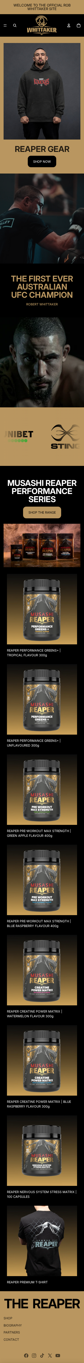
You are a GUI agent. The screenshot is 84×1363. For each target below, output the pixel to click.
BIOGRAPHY (13, 1325)
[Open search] (15, 25)
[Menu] (5, 25)
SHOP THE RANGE (42, 512)
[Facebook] (26, 1355)
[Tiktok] (42, 1355)
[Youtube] (57, 1355)
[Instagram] (34, 1355)
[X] (50, 1355)
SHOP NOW (42, 161)
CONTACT (11, 1339)
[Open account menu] (69, 25)
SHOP (8, 1318)
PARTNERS (12, 1332)
